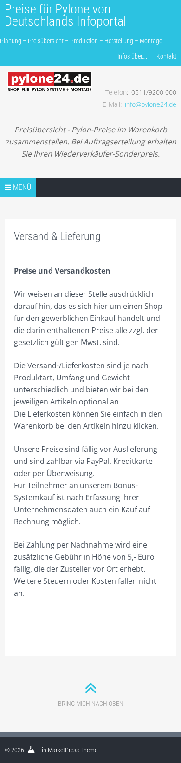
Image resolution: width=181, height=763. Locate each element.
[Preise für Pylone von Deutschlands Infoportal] (49, 75)
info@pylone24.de (150, 104)
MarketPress (63, 750)
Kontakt (166, 56)
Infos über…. (132, 56)
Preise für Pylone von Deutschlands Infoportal (65, 15)
